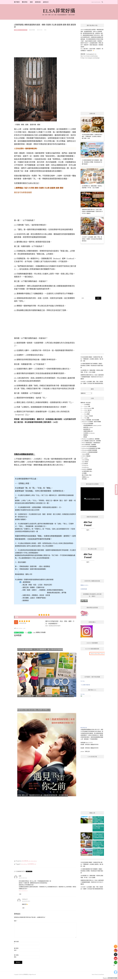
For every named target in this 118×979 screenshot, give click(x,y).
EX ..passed (84, 458)
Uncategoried (85, 465)
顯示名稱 (16, 942)
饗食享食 (25, 2)
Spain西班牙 (85, 463)
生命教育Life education (29, 861)
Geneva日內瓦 (85, 459)
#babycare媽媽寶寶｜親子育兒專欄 (90, 419)
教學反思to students (88, 427)
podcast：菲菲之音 (85, 751)
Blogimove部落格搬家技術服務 (110, 978)
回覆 (20, 894)
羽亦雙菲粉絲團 (84, 589)
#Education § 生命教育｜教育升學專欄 (91, 421)
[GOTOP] (115, 972)
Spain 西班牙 (85, 461)
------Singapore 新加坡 (87, 416)
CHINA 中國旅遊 (86, 456)
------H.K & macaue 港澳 (88, 408)
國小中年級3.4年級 (86, 475)
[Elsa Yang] (85, 710)
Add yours (29, 871)
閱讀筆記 (85, 435)
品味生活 (46, 2)
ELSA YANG (32, 29)
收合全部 (88, 402)
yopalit (25, 899)
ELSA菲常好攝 (59, 11)
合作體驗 (84, 473)
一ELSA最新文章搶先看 (85, 684)
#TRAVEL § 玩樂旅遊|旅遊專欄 (89, 452)
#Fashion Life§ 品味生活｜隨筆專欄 (90, 439)
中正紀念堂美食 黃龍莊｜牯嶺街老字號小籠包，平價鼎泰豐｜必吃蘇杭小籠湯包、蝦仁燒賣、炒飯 (92, 359)
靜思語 (85, 437)
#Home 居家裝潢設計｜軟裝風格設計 (91, 442)
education (24, 864)
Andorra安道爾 (85, 454)
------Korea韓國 (85, 414)
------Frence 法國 (86, 406)
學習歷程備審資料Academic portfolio (92, 425)
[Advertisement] (45, 45)
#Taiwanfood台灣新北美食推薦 (89, 450)
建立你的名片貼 (84, 727)
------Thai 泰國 (85, 418)
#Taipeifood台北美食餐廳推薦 (89, 446)
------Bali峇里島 (86, 404)
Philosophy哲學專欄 (88, 423)
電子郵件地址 (16, 949)
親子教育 (17, 2)
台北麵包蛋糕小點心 (87, 471)
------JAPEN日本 (86, 412)
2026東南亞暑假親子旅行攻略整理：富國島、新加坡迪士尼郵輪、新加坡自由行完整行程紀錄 (92, 365)
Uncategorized (85, 467)
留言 (15, 920)
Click (116, 489)
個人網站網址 (16, 956)
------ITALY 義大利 (86, 410)
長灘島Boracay (85, 477)
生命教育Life (31, 864)
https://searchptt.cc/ (23, 890)
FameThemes (101, 974)
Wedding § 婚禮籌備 (87, 469)
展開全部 (83, 402)
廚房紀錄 (38, 2)
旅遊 (31, 2)
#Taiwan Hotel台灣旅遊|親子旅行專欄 (91, 448)
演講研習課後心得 (87, 431)
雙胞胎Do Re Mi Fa (84, 585)
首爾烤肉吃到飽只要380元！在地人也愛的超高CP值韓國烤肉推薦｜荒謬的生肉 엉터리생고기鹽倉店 (92, 376)
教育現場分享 (86, 429)
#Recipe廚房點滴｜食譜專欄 (89, 444)
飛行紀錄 (84, 479)
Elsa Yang (82, 681)
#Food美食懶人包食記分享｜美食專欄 (91, 440)
